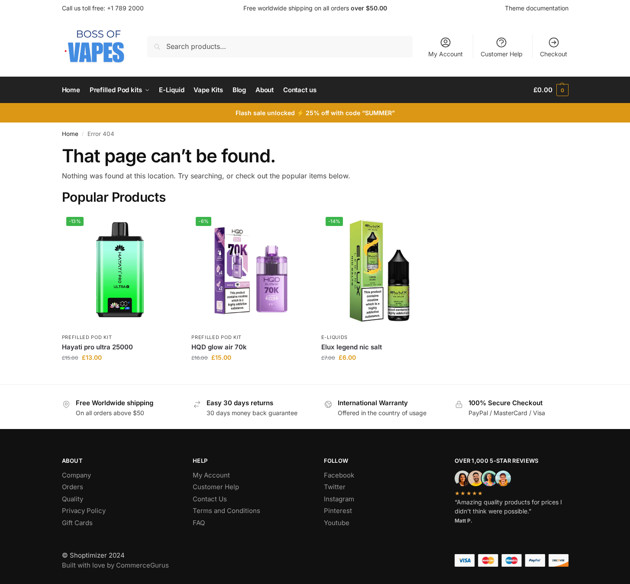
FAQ (199, 523)
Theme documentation (537, 8)
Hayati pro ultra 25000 (97, 347)
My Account (445, 54)
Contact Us (210, 499)
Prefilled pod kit (87, 337)
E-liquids (334, 337)
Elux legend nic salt (351, 347)
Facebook (339, 475)
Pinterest (338, 511)
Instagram (339, 499)
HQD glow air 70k (219, 347)
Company (76, 475)
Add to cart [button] (120, 375)
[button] (550, 90)
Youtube (336, 523)
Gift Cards (77, 523)
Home (70, 133)
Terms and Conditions (226, 511)
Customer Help (502, 54)
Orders (72, 487)
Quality (72, 499)
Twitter (335, 487)
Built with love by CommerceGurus (115, 565)
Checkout (553, 54)
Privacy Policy (84, 511)
